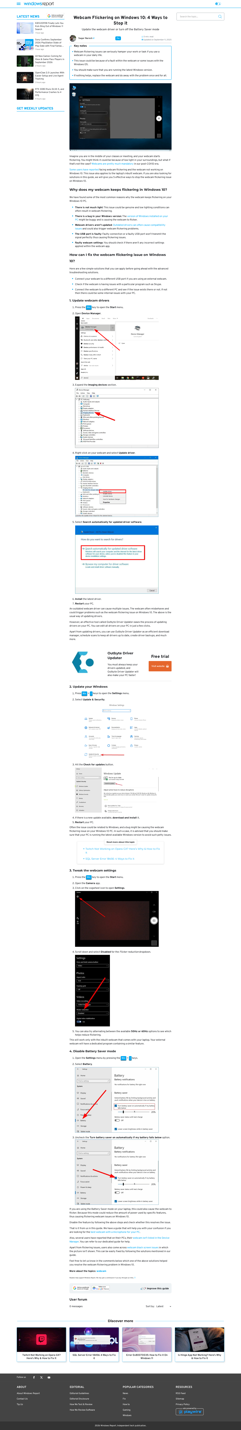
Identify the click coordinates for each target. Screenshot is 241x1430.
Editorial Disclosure (79, 1399)
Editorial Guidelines (79, 1393)
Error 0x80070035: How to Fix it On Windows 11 (147, 1357)
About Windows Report (28, 1393)
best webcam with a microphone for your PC (115, 1232)
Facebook (34, 1377)
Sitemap (180, 1399)
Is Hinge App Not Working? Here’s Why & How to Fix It (199, 1357)
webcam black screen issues (142, 1247)
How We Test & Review (81, 1404)
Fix (118, 38)
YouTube (49, 1377)
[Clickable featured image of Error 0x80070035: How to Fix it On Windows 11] (146, 1339)
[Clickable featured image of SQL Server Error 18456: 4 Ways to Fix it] (94, 1339)
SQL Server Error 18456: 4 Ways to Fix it (109, 858)
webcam (101, 1271)
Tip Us (20, 1404)
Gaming (126, 1410)
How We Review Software (82, 1410)
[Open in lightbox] (123, 348)
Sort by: (150, 1306)
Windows (127, 1415)
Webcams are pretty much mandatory (112, 164)
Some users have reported (84, 169)
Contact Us (22, 1399)
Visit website (158, 666)
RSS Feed (180, 1393)
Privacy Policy (183, 1404)
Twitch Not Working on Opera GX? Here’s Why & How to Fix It (41, 1357)
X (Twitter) (41, 1377)
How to (126, 1404)
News (125, 1393)
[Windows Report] (39, 3)
